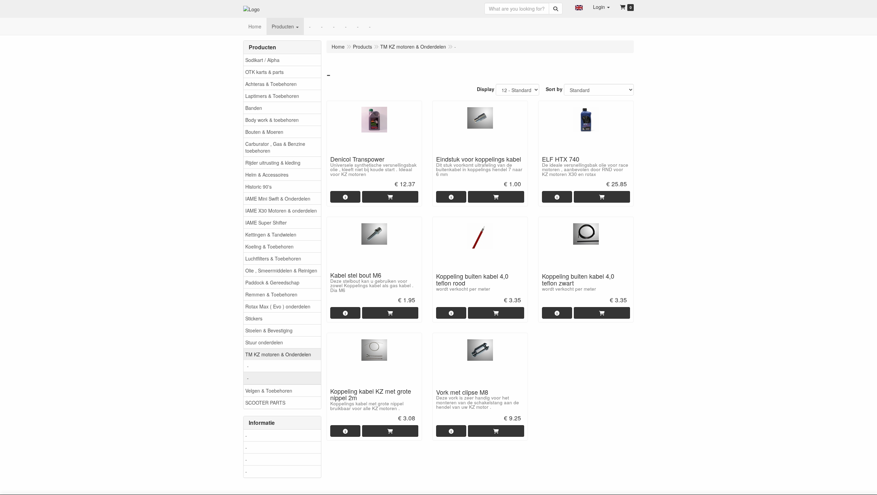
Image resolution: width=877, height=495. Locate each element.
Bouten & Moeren (264, 131)
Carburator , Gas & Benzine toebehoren (275, 147)
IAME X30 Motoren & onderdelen (281, 210)
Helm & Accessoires (266, 174)
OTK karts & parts (264, 71)
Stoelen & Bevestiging (269, 330)
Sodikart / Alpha (262, 59)
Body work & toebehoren (272, 119)
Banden (253, 107)
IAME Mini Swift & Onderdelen (277, 198)
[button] (579, 7)
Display (485, 89)
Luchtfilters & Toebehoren (273, 258)
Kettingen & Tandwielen (270, 234)
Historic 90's (258, 186)
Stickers (253, 318)
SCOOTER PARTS (265, 402)
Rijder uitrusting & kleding (272, 162)
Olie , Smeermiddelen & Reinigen (281, 270)
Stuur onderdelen (264, 342)
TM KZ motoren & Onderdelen (278, 354)
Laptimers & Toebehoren (272, 95)
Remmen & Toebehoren (271, 294)
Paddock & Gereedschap (272, 282)
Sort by (554, 89)
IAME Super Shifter (266, 222)
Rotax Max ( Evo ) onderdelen (277, 306)
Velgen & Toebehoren (268, 390)
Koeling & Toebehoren (269, 246)
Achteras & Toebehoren (271, 83)
